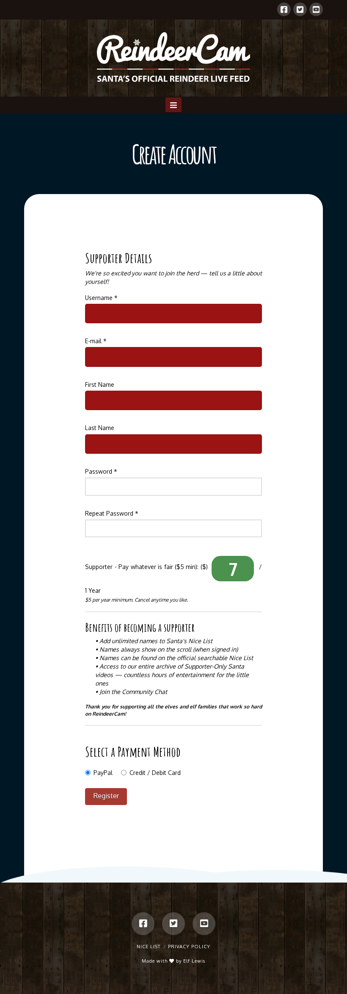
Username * (101, 297)
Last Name (99, 427)
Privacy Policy (189, 947)
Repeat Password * (111, 513)
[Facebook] (284, 9)
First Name (99, 384)
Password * (101, 471)
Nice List (148, 947)
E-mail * (96, 340)
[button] (173, 104)
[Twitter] (300, 9)
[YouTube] (316, 9)
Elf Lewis (194, 961)
